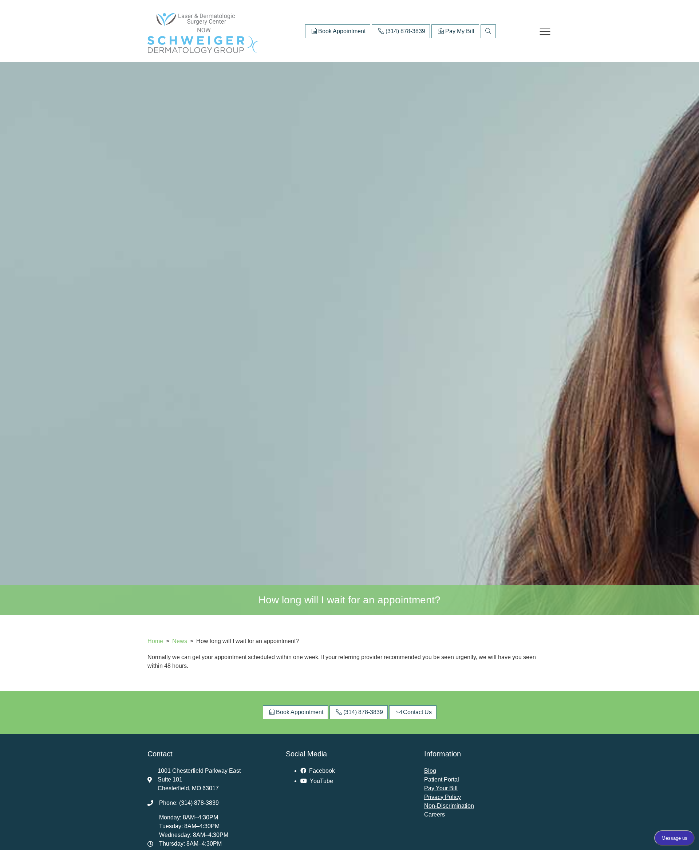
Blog (430, 771)
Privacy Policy (442, 797)
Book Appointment (341, 31)
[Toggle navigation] (545, 31)
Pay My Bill (459, 31)
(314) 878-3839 (404, 31)
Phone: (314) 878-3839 (189, 803)
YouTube (320, 781)
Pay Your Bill (441, 788)
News (180, 641)
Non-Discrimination (449, 806)
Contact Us (417, 712)
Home (155, 641)
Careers (434, 814)
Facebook (321, 771)
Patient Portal (441, 779)
